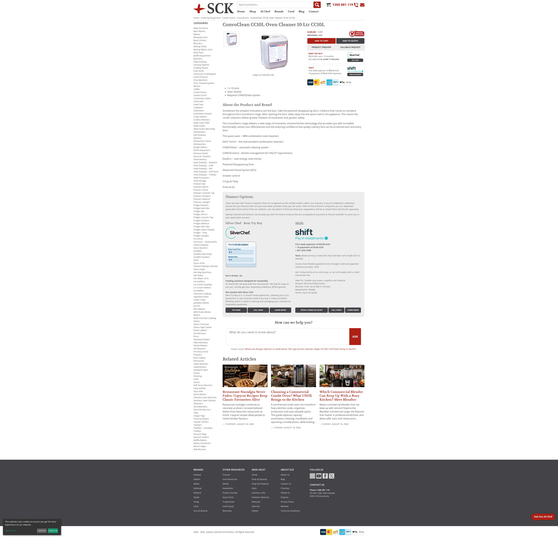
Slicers (197, 382)
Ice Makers (199, 290)
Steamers (198, 403)
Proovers (198, 355)
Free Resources (230, 479)
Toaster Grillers (201, 422)
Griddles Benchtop (203, 254)
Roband (197, 493)
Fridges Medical (201, 223)
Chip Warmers (201, 80)
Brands (279, 11)
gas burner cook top (303, 349)
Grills (196, 260)
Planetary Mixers (202, 339)
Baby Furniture (201, 28)
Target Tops (199, 416)
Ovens (197, 321)
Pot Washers (200, 348)
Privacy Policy (287, 502)
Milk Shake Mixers (202, 312)
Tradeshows (228, 502)
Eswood (197, 475)
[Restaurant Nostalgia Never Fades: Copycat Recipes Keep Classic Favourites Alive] (245, 377)
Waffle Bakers (200, 440)
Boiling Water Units (203, 49)
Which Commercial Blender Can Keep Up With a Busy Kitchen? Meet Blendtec (341, 395)
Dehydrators (200, 132)
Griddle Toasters (202, 257)
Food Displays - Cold (203, 165)
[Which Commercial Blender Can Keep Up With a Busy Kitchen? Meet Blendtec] (342, 377)
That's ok (53, 530)
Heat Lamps (199, 269)
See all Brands (201, 511)
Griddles (198, 251)
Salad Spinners (201, 364)
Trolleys (197, 431)
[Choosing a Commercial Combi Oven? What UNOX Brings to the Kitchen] (293, 377)
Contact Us (286, 484)
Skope (196, 497)
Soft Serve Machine (203, 385)
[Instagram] (312, 476)
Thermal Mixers (201, 419)
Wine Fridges (200, 446)
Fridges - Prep (200, 233)
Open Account (355, 74)
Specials (256, 506)
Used (291, 11)
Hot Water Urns (201, 278)
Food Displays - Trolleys (205, 175)
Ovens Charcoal (201, 324)
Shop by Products (260, 484)
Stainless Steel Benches (205, 397)
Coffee (197, 89)
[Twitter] (331, 476)
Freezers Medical (202, 199)
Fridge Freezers (201, 205)
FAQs (254, 488)
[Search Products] (317, 5)
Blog (301, 11)
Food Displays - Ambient (205, 162)
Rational (198, 488)
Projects (284, 497)
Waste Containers (202, 443)
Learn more (280, 310)
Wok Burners (200, 449)
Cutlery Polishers (202, 120)
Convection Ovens (202, 98)
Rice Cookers (200, 358)
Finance (226, 475)
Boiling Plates (200, 46)
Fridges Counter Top (203, 217)
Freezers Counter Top (204, 193)
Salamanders (200, 367)
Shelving (198, 376)
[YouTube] (318, 476)
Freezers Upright (202, 202)
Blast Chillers (200, 40)
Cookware (198, 107)
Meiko (196, 484)
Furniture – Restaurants (205, 242)
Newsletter (228, 488)
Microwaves (199, 309)
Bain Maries (199, 31)
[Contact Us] (362, 5)
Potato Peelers (200, 345)
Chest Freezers (201, 77)
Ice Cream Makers (202, 287)
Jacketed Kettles (201, 303)
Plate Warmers (201, 342)
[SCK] (214, 8)
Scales (197, 373)
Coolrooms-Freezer (203, 113)
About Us (285, 475)
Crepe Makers (200, 117)
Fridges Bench (200, 214)
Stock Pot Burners (202, 410)
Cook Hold (198, 101)
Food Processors (201, 178)
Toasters (198, 425)
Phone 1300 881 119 (320, 490)
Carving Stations (201, 65)
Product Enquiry (321, 47)
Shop (252, 11)
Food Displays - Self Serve (206, 171)
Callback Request (350, 47)
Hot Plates (198, 275)
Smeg (196, 502)
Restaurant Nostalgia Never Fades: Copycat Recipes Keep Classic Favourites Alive (245, 395)
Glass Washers (201, 248)
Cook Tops (198, 104)
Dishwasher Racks (202, 141)
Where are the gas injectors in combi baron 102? (268, 349)
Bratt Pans (199, 52)
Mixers (197, 315)
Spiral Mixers (200, 394)
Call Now (258, 310)
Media (226, 484)
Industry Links (258, 493)
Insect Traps (199, 300)
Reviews (285, 506)
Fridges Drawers (201, 220)
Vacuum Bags (200, 434)
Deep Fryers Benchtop (204, 129)
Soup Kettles (200, 388)
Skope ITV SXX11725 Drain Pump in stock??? (335, 349)
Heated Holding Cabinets (206, 266)
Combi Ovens (228, 18)
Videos (255, 511)
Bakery (197, 34)
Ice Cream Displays (203, 284)
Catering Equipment (211, 18)
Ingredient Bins (201, 297)
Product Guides (230, 493)
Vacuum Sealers (201, 437)
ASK (355, 336)
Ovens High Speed (202, 327)
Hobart (197, 479)
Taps (196, 413)
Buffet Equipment (202, 55)
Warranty (227, 511)
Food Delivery (200, 159)
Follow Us (285, 493)
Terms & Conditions (290, 511)
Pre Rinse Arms (201, 352)
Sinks (196, 379)
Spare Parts (228, 497)
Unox (196, 506)
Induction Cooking (202, 294)
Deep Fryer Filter (202, 123)
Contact (314, 11)
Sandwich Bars (201, 370)
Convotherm (243, 18)
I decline (42, 530)
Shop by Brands (259, 479)
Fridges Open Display (204, 229)
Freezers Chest (201, 190)
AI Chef (265, 11)
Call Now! (336, 310)
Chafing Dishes (201, 68)
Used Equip (228, 506)
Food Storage (200, 181)
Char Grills (199, 71)
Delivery (197, 138)
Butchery (198, 59)
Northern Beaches (260, 497)
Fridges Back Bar (202, 208)
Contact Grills (200, 95)
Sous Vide (198, 391)
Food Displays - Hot (203, 168)
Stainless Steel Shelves (205, 400)
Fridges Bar (199, 211)
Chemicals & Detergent (205, 74)
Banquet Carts (201, 37)
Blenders (198, 43)
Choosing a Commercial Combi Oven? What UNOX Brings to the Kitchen (291, 395)
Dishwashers (200, 144)
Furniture (198, 239)
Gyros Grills (199, 263)
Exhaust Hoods (201, 153)
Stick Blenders (200, 406)
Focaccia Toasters (202, 156)
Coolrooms (199, 110)
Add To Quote (350, 41)
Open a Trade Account (312, 310)
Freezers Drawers (202, 196)
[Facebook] (325, 476)
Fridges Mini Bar (202, 226)
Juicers (197, 306)
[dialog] (32, 527)
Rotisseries (199, 361)
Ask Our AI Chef (543, 516)
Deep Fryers (199, 126)
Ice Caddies (199, 281)
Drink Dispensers (202, 150)
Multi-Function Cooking (205, 318)
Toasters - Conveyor (203, 428)
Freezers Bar (200, 184)
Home (241, 11)
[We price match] (356, 33)
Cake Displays (200, 62)
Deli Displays (200, 135)
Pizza (196, 336)
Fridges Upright (201, 236)
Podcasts (256, 502)
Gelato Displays (201, 245)
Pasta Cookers (200, 330)
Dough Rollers (200, 147)
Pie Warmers (200, 333)
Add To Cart (321, 41)
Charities (285, 488)
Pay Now (355, 60)
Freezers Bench (201, 187)
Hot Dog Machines (202, 272)
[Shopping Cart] (328, 5)
